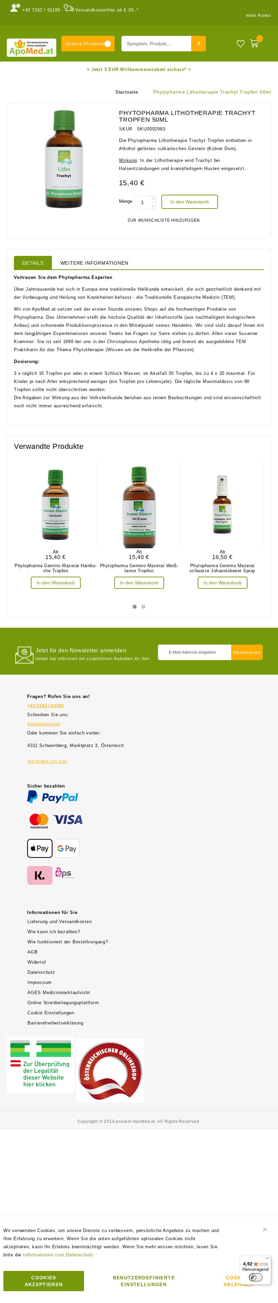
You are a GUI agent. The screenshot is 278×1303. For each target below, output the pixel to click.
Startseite (126, 92)
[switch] (255, 1277)
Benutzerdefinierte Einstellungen (144, 1281)
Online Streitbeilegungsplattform (63, 1002)
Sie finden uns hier (47, 761)
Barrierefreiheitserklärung (55, 1022)
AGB (32, 952)
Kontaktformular (44, 724)
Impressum (39, 982)
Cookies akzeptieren (44, 1281)
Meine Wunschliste (240, 43)
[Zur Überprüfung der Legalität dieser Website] (41, 1040)
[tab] (33, 262)
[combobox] (163, 43)
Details (33, 263)
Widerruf (36, 962)
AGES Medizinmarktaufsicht (58, 992)
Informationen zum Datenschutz (58, 1254)
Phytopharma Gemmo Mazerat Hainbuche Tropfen (56, 568)
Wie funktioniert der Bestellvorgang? (67, 941)
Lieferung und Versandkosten (59, 921)
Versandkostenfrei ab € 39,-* (106, 10)
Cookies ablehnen (238, 1281)
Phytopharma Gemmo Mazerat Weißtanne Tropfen (139, 568)
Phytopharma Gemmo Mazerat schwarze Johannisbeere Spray (223, 568)
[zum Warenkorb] (259, 42)
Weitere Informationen (94, 263)
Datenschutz (41, 972)
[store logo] (31, 47)
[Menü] (267, 1260)
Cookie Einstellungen (50, 1012)
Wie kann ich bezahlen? (53, 931)
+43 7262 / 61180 (41, 10)
